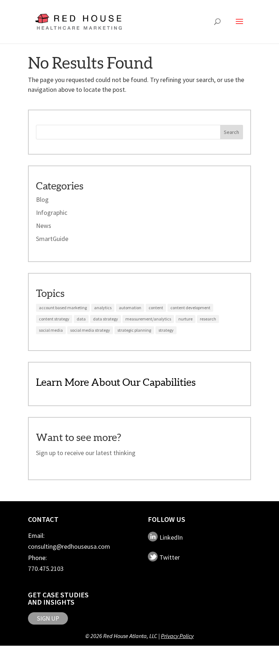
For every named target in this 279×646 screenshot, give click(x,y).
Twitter (169, 557)
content (156, 307)
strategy (166, 330)
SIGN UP (48, 618)
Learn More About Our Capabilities (115, 382)
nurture (185, 319)
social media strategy (90, 330)
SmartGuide (52, 238)
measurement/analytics (148, 319)
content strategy (54, 319)
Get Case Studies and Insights (58, 598)
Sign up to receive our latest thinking (86, 453)
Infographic (51, 212)
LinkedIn (171, 537)
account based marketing (63, 307)
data (81, 319)
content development (190, 307)
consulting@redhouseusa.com (69, 546)
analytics (103, 307)
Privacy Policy (177, 635)
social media (51, 330)
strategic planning (134, 330)
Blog (42, 199)
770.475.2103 (46, 568)
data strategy (105, 319)
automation (130, 307)
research (208, 319)
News (43, 225)
